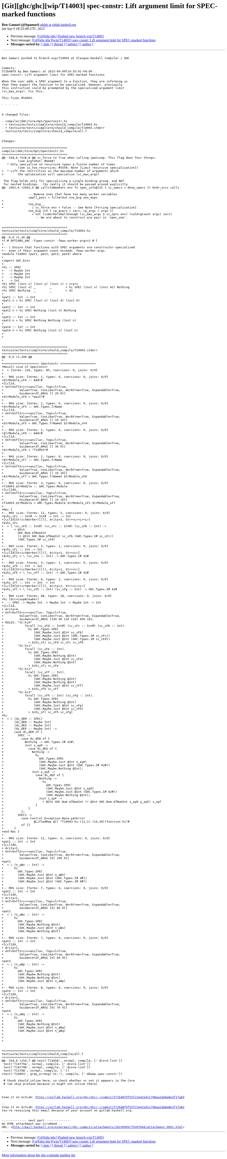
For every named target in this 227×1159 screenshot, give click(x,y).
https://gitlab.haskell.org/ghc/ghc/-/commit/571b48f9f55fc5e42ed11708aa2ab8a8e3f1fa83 (109, 1097)
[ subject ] (72, 44)
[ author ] (86, 44)
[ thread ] (58, 44)
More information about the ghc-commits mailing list (38, 1155)
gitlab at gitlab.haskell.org (58, 25)
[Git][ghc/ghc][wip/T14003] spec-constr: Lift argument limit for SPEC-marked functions (94, 40)
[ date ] (46, 44)
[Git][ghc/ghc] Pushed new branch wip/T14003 (70, 36)
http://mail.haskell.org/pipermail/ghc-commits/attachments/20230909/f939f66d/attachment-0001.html (97, 1127)
